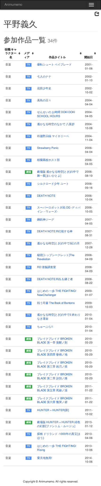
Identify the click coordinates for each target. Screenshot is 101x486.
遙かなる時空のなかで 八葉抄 (55, 124)
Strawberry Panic (47, 148)
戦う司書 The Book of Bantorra (56, 303)
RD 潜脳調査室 (46, 267)
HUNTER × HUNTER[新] (53, 410)
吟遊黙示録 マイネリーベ (53, 136)
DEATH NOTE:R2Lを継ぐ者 (55, 279)
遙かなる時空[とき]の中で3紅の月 (58, 243)
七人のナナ (44, 76)
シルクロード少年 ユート (53, 183)
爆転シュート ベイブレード (54, 64)
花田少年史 (44, 88)
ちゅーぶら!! (45, 326)
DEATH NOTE (46, 195)
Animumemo (13, 4)
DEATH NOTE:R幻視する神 (54, 231)
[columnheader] (13, 54)
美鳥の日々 (44, 100)
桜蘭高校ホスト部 (48, 160)
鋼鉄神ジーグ (45, 219)
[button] (97, 14)
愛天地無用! (44, 458)
